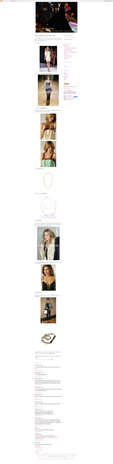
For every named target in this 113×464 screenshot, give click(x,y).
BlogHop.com (70, 90)
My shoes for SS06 (67, 55)
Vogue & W (66, 76)
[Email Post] (51, 359)
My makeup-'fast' (67, 44)
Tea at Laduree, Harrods (68, 50)
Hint (64, 71)
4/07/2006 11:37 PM (38, 415)
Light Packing (66, 58)
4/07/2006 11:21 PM (38, 406)
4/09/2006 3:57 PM (38, 431)
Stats (74, 86)
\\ (36, 428)
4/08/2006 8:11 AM (38, 425)
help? (75, 93)
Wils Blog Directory (67, 88)
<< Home (36, 452)
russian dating (37, 445)
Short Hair (65, 53)
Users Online (71, 86)
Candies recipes (43, 437)
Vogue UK (65, 77)
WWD (65, 79)
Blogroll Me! (66, 86)
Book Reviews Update (68, 49)
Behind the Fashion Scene (68, 35)
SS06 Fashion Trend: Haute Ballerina (70, 52)
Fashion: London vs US (68, 56)
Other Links (66, 66)
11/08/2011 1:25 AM (38, 447)
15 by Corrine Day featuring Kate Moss (71, 47)
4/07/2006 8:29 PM (38, 399)
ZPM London (66, 46)
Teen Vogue (66, 74)
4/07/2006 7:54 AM (38, 384)
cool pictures (49, 437)
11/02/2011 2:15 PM (38, 440)
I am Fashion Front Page (68, 39)
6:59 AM (48, 359)
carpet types (37, 437)
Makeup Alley (66, 73)
